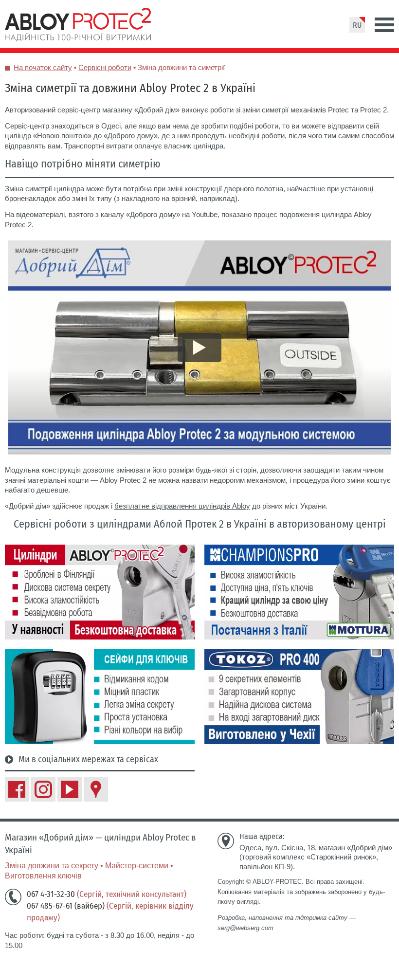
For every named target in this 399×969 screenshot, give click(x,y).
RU (357, 25)
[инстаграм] (43, 789)
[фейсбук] (17, 789)
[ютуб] (69, 789)
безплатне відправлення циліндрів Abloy (182, 506)
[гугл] (96, 789)
